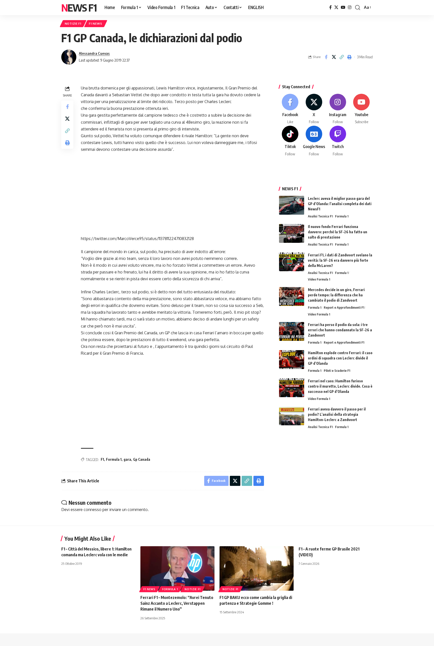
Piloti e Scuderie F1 (337, 370)
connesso (92, 509)
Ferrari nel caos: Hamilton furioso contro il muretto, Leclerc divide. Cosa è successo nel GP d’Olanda (340, 386)
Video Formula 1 (319, 279)
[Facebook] (330, 7)
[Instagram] (350, 7)
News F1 (78, 8)
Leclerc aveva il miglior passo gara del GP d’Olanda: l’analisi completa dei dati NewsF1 (339, 203)
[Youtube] (361, 109)
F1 (102, 459)
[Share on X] (333, 57)
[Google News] (314, 141)
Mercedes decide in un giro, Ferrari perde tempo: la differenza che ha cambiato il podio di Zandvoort (336, 295)
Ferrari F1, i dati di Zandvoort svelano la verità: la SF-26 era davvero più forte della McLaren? (340, 260)
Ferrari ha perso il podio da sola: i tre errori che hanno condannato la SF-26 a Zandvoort (340, 329)
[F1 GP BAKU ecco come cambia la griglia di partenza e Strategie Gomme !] (257, 568)
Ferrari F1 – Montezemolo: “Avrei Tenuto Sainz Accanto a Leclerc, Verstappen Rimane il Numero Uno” (176, 603)
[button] (357, 7)
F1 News (95, 23)
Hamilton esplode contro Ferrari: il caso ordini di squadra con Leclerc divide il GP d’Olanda (340, 358)
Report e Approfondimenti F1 (344, 307)
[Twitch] (338, 141)
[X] (336, 7)
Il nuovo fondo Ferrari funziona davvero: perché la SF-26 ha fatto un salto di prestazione (337, 231)
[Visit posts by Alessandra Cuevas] (68, 57)
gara (127, 459)
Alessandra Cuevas (94, 53)
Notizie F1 (73, 23)
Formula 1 (114, 459)
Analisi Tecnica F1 (320, 216)
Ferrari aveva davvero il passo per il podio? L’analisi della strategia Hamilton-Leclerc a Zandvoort (337, 414)
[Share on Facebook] (326, 57)
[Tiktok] (290, 141)
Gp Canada (141, 459)
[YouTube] (343, 7)
